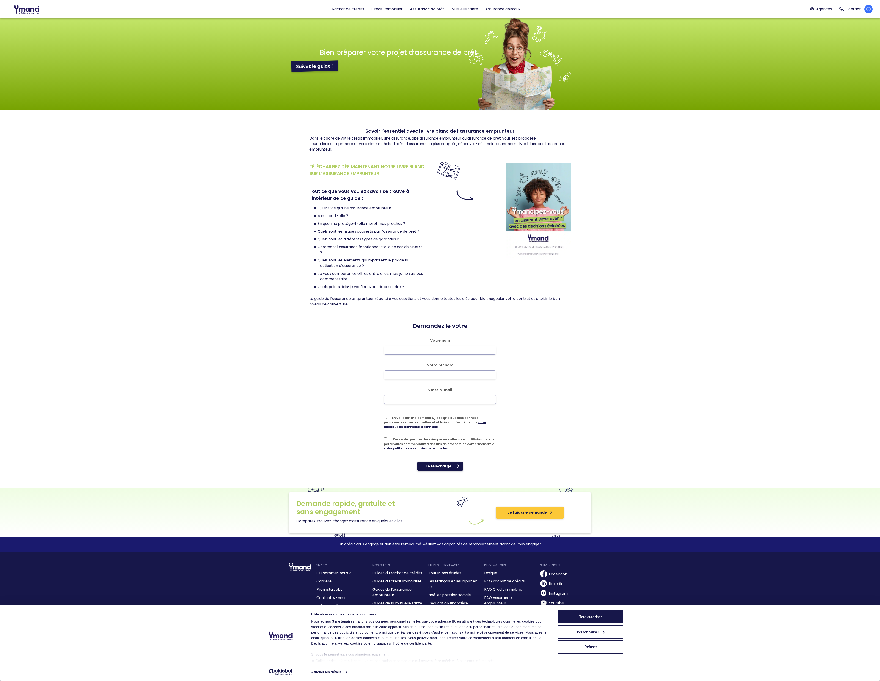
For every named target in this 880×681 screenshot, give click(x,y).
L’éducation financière (448, 603)
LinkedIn (556, 583)
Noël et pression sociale (449, 595)
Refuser (590, 647)
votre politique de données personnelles (435, 424)
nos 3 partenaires (340, 621)
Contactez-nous (331, 597)
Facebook (558, 574)
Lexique (490, 573)
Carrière (324, 581)
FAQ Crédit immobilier (504, 589)
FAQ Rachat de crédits (504, 581)
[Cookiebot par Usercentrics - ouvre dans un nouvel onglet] (281, 672)
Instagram (558, 593)
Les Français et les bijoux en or (452, 584)
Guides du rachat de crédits (397, 573)
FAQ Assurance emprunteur (498, 600)
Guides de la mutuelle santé (397, 603)
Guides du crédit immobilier (396, 581)
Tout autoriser (590, 617)
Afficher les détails (326, 672)
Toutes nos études (444, 573)
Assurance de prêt (427, 9)
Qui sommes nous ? (333, 573)
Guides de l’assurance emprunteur (392, 592)
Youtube (556, 603)
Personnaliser (588, 632)
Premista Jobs (329, 589)
